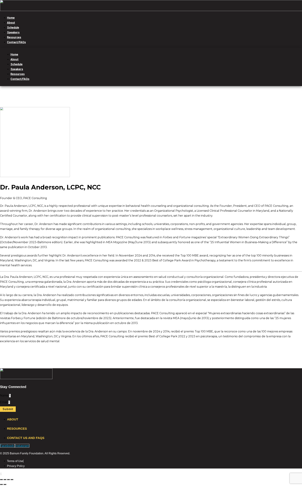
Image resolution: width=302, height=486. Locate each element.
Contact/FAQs (16, 42)
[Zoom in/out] (11, 479)
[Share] (4, 479)
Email (4, 402)
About (11, 22)
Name (4, 395)
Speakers (13, 32)
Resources (14, 37)
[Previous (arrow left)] (1, 484)
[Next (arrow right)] (4, 484)
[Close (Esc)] (1, 479)
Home (11, 17)
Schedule (13, 27)
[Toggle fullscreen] (8, 479)
